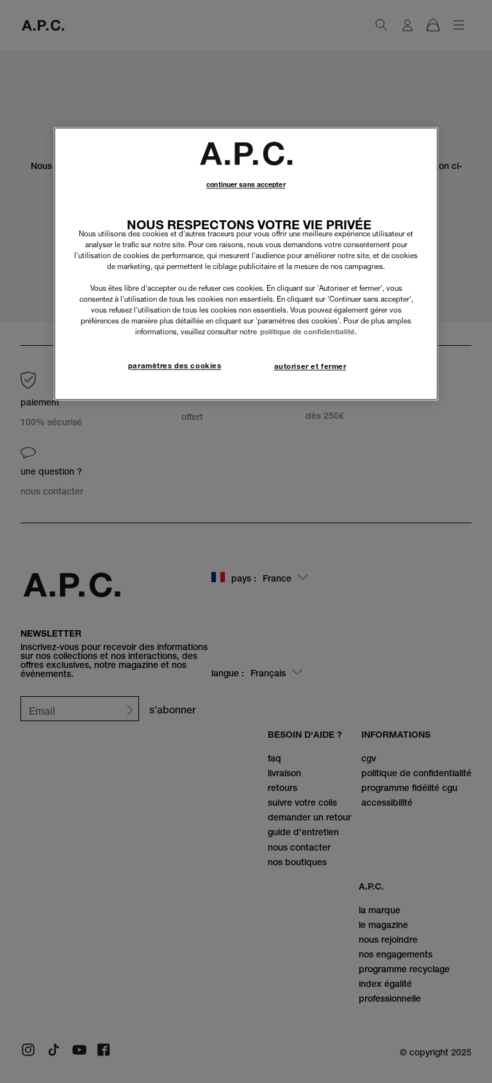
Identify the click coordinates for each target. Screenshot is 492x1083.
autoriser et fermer (310, 366)
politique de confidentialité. (308, 332)
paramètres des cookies (175, 366)
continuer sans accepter (245, 185)
